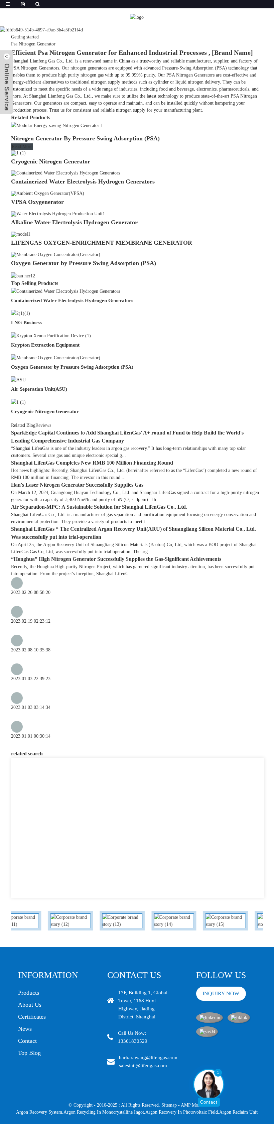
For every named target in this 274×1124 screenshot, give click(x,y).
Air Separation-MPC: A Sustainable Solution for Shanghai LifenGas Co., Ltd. (99, 507)
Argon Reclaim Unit (238, 1112)
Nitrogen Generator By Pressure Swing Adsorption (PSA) (85, 138)
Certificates (32, 1016)
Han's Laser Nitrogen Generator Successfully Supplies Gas (77, 485)
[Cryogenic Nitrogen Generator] (18, 152)
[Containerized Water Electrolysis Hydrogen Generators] (65, 172)
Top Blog (29, 1052)
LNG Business (26, 322)
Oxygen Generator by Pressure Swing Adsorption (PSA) (83, 263)
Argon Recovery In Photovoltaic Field (181, 1112)
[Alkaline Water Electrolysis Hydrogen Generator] (58, 213)
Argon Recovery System (39, 1112)
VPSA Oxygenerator (37, 202)
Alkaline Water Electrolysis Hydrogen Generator (74, 222)
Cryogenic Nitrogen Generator (50, 161)
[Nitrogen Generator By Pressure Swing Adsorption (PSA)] (57, 125)
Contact (27, 1040)
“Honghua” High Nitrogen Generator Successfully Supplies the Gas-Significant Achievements (116, 559)
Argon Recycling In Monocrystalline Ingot (103, 1112)
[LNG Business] (20, 313)
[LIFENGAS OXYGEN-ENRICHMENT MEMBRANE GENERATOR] (20, 233)
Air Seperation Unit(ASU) (39, 389)
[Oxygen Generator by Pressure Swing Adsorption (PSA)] (55, 254)
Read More (22, 146)
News (25, 1028)
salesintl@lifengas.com (143, 1065)
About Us (29, 1004)
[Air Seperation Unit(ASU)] (18, 379)
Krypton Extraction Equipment (45, 345)
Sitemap (169, 1105)
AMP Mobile (193, 1105)
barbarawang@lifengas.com (148, 1057)
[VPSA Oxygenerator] (47, 193)
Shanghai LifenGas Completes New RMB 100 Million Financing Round (92, 463)
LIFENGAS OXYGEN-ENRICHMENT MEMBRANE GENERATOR (101, 242)
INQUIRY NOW (220, 993)
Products (28, 992)
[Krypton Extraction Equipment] (51, 335)
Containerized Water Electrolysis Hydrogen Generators (83, 181)
